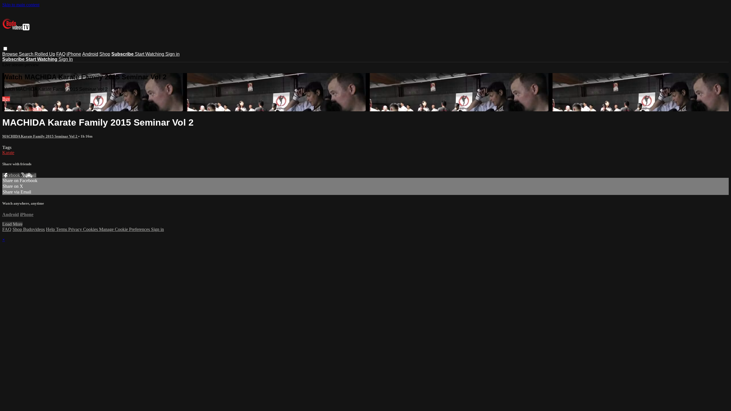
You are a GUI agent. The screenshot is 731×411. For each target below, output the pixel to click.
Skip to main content (20, 4)
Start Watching (150, 54)
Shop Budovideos (29, 229)
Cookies (91, 229)
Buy (6, 98)
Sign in (172, 54)
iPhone (74, 54)
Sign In (66, 59)
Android (90, 54)
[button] (5, 49)
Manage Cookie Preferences (125, 229)
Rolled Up (45, 54)
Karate (8, 152)
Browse (10, 54)
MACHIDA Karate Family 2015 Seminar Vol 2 (40, 136)
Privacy (75, 229)
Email (31, 175)
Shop (104, 54)
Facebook (11, 175)
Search (27, 54)
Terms (62, 229)
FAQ (60, 54)
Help (51, 229)
